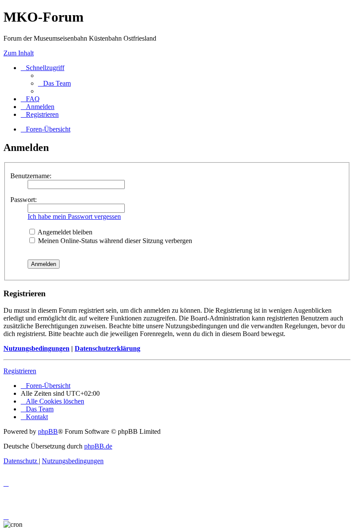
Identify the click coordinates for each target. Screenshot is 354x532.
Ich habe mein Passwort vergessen (74, 216)
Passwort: (23, 199)
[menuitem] (54, 83)
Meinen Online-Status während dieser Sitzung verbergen (114, 240)
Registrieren (19, 371)
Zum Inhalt (18, 53)
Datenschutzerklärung (107, 348)
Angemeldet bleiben (64, 232)
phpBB (48, 431)
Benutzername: (30, 175)
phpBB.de (98, 446)
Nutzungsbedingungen (36, 348)
